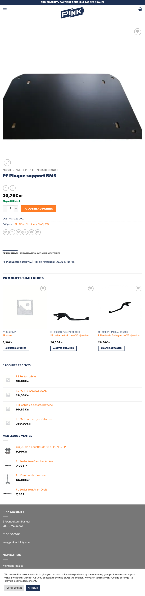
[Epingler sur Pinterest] (31, 232)
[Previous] (2, 320)
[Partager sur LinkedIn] (38, 232)
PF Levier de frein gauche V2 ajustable (119, 335)
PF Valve (7, 335)
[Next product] (5, 188)
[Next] (142, 320)
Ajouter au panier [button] (15, 348)
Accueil (7, 170)
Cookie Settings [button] (14, 588)
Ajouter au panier (39, 208)
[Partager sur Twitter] (19, 232)
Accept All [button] (33, 588)
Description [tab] (10, 253)
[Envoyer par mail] (25, 232)
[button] (5, 9)
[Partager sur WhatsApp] (6, 232)
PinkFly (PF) (22, 170)
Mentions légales (13, 566)
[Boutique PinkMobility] (72, 13)
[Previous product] (12, 188)
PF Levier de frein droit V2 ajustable (69, 335)
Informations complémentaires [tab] (40, 253)
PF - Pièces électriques (45, 170)
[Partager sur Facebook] (12, 232)
